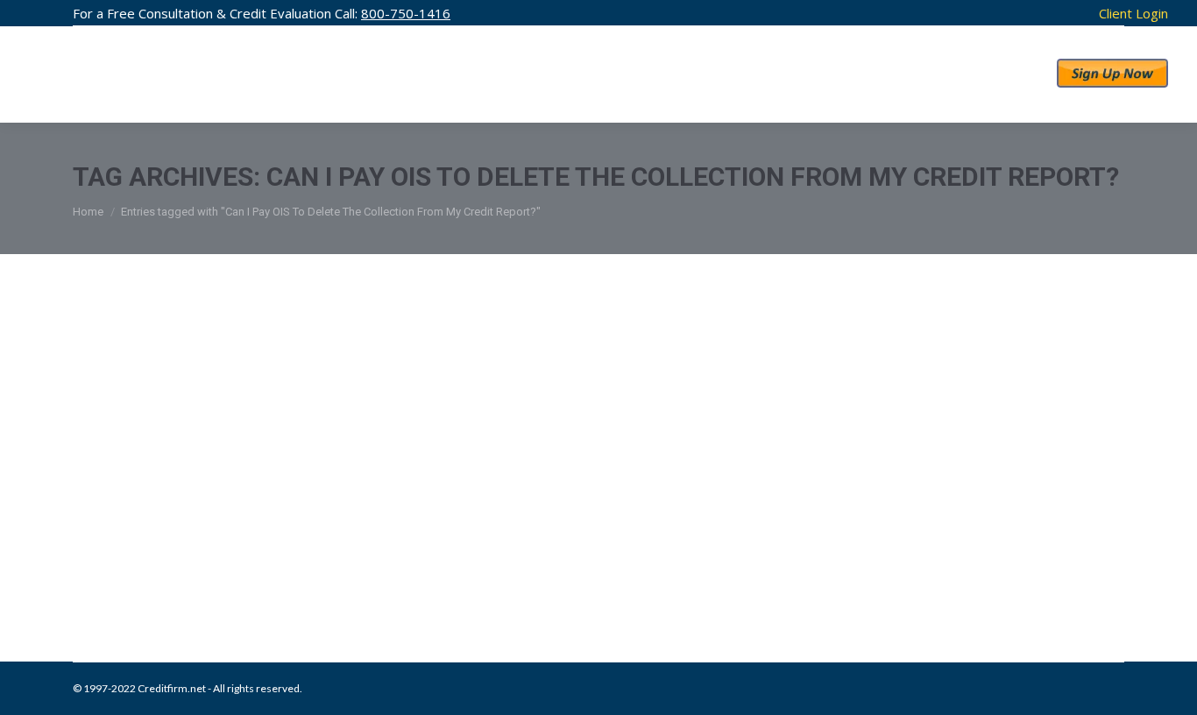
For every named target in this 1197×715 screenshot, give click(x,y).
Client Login (1133, 13)
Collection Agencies (141, 571)
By (372, 571)
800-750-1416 (405, 13)
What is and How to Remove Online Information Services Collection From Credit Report (567, 535)
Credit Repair (223, 571)
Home (88, 211)
